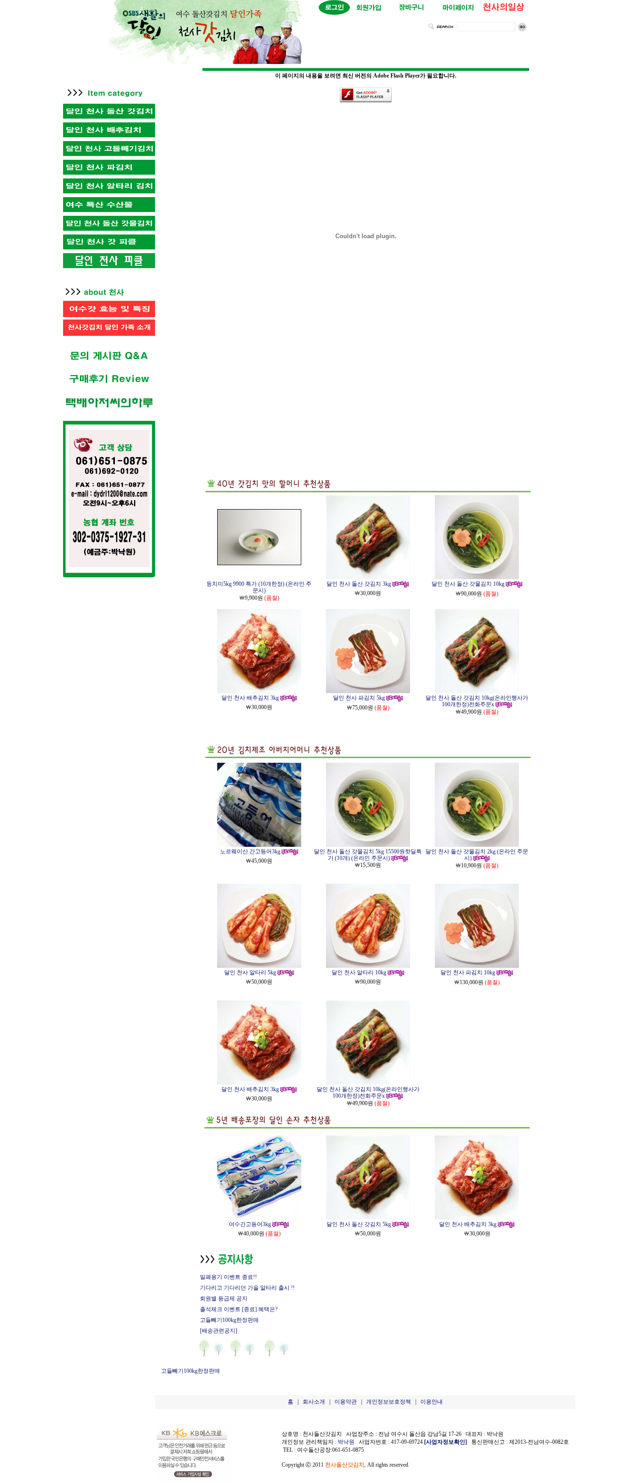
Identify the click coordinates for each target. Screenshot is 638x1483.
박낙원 (346, 1442)
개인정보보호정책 (388, 1401)
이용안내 (431, 1401)
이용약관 (345, 1401)
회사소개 (314, 1401)
